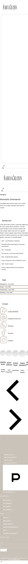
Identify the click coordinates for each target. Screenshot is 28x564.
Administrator (15, 370)
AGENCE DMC (16, 559)
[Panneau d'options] (3, 168)
